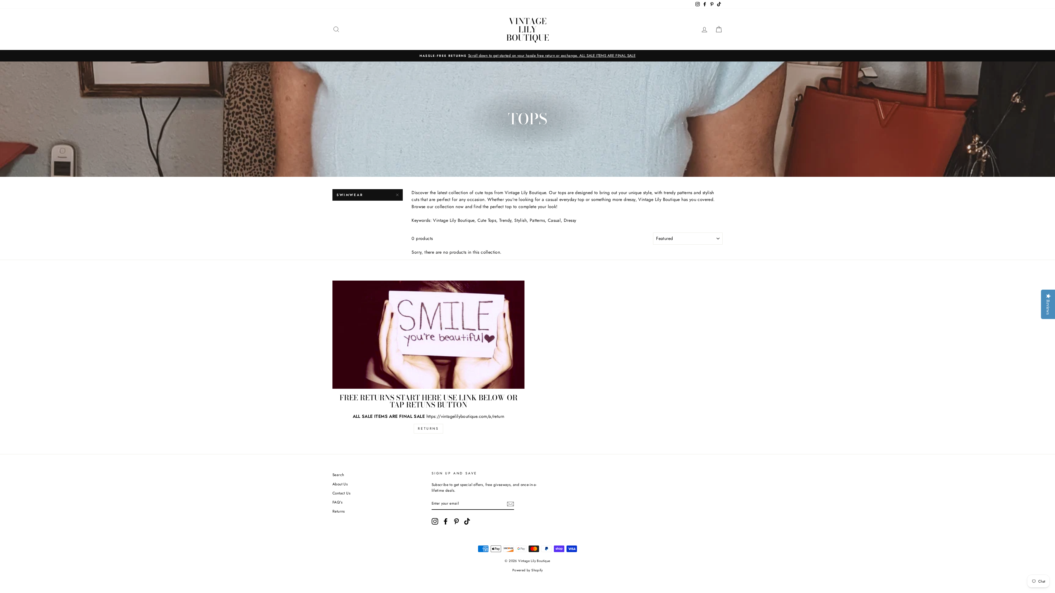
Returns (428, 428)
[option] (527, 56)
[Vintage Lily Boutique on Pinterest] (456, 521)
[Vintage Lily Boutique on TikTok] (467, 521)
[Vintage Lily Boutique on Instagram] (435, 521)
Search (338, 474)
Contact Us (341, 493)
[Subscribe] (510, 503)
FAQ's (337, 502)
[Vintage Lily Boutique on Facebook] (445, 521)
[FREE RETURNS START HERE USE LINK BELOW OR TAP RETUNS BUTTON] (428, 334)
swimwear (350, 194)
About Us (340, 484)
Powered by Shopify (527, 570)
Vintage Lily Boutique (527, 29)
